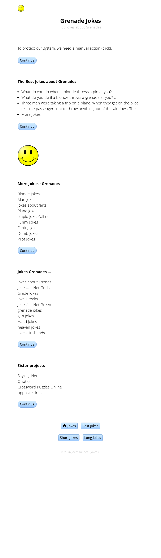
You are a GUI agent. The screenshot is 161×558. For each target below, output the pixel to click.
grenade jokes (30, 310)
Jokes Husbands (31, 332)
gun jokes (26, 315)
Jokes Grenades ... (34, 271)
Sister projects (31, 365)
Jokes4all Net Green (34, 304)
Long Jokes (92, 437)
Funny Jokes (28, 222)
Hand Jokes (27, 321)
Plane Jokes (27, 210)
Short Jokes (69, 437)
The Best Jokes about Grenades (47, 81)
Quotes (24, 381)
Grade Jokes (28, 293)
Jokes (71, 426)
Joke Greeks (28, 298)
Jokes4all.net (80, 452)
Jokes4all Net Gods (33, 287)
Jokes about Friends (34, 281)
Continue (27, 60)
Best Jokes (90, 426)
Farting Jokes (28, 227)
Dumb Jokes (28, 233)
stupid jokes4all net (34, 216)
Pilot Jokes (26, 239)
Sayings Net (27, 375)
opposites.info (30, 392)
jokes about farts (32, 205)
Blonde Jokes (29, 193)
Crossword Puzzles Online (40, 387)
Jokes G (95, 452)
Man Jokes (26, 199)
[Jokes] (21, 7)
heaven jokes (29, 327)
